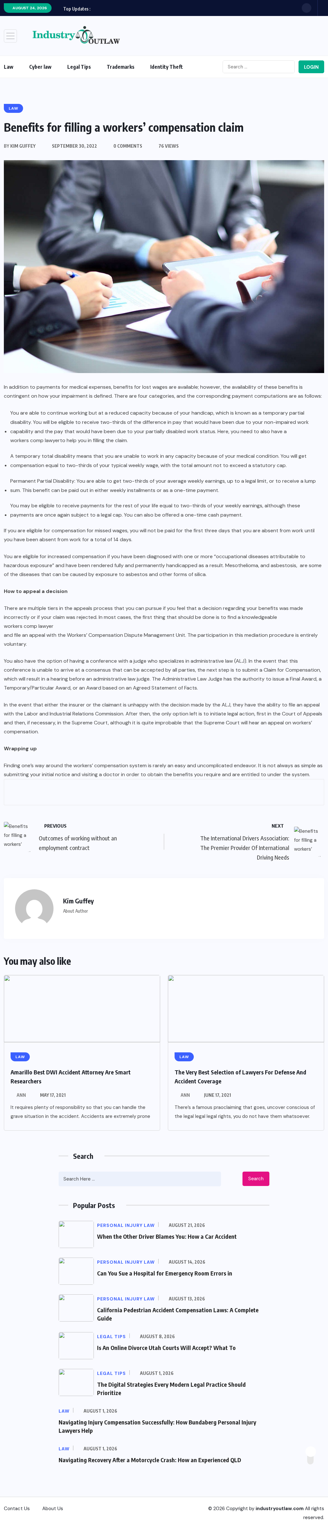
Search (256, 1178)
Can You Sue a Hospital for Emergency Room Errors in (164, 1273)
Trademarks (121, 67)
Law (8, 67)
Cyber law (40, 67)
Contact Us (17, 1508)
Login (311, 67)
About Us (52, 1508)
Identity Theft (166, 67)
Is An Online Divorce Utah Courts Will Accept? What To (166, 1347)
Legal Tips (79, 67)
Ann (21, 1095)
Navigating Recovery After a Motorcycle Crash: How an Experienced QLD (150, 1459)
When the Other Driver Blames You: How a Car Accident (167, 1236)
